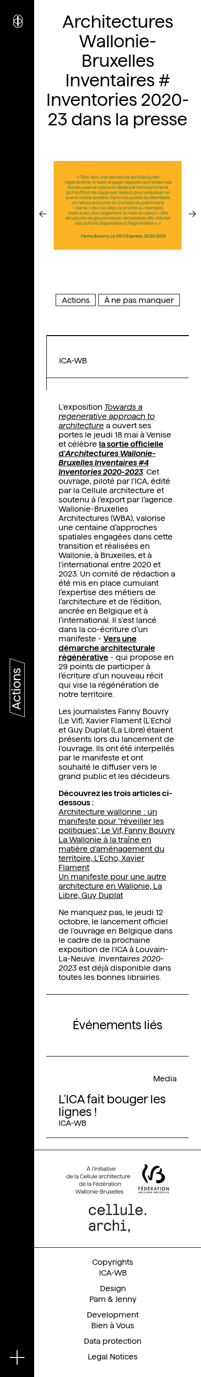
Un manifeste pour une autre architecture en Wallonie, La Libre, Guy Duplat (112, 886)
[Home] (17, 24)
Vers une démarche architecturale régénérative (107, 648)
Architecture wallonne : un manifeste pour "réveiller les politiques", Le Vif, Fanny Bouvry (117, 821)
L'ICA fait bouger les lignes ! (112, 1105)
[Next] (185, 214)
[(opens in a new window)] (117, 1178)
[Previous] (49, 214)
